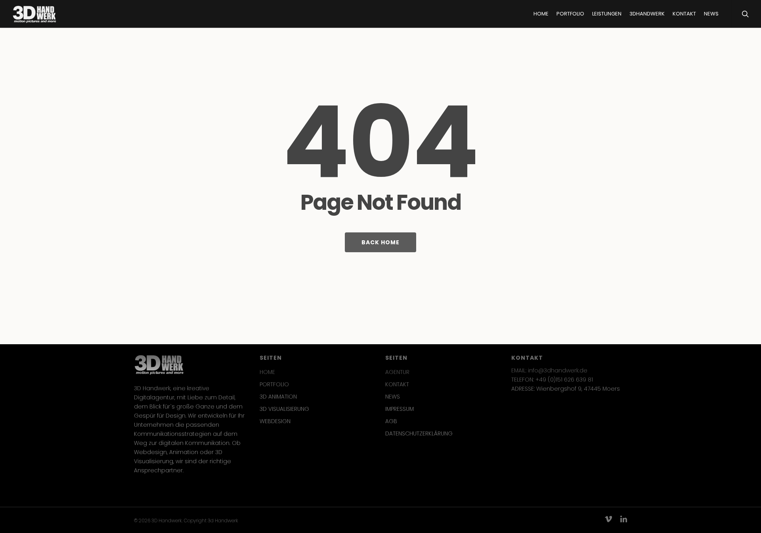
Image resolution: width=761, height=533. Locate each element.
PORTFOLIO (274, 384)
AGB (391, 421)
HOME (267, 372)
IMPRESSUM (399, 409)
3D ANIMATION (278, 397)
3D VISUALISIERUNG (284, 409)
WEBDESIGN (275, 421)
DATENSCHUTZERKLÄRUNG (419, 433)
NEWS (392, 397)
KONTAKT (397, 384)
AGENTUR (397, 372)
